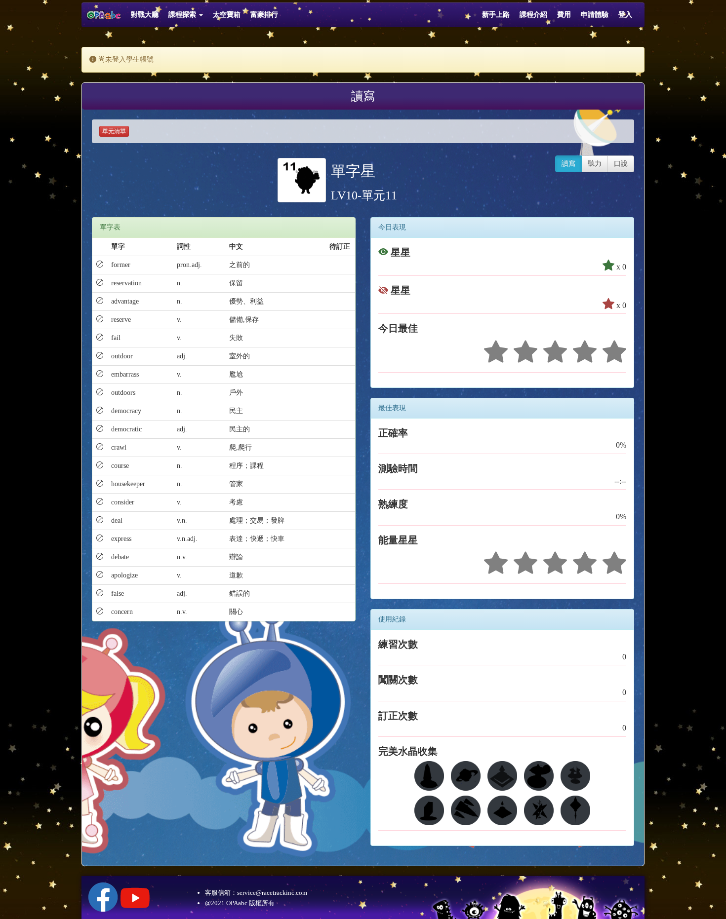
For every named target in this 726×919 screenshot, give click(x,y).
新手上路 (496, 14)
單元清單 (114, 131)
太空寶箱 (227, 14)
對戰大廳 (145, 14)
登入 (625, 14)
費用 (564, 14)
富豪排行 (264, 14)
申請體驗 (594, 14)
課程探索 (183, 14)
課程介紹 (533, 14)
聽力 (595, 163)
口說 (621, 163)
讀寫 (568, 163)
